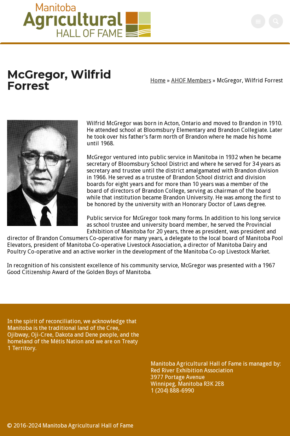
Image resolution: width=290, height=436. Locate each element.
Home (158, 80)
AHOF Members (191, 80)
